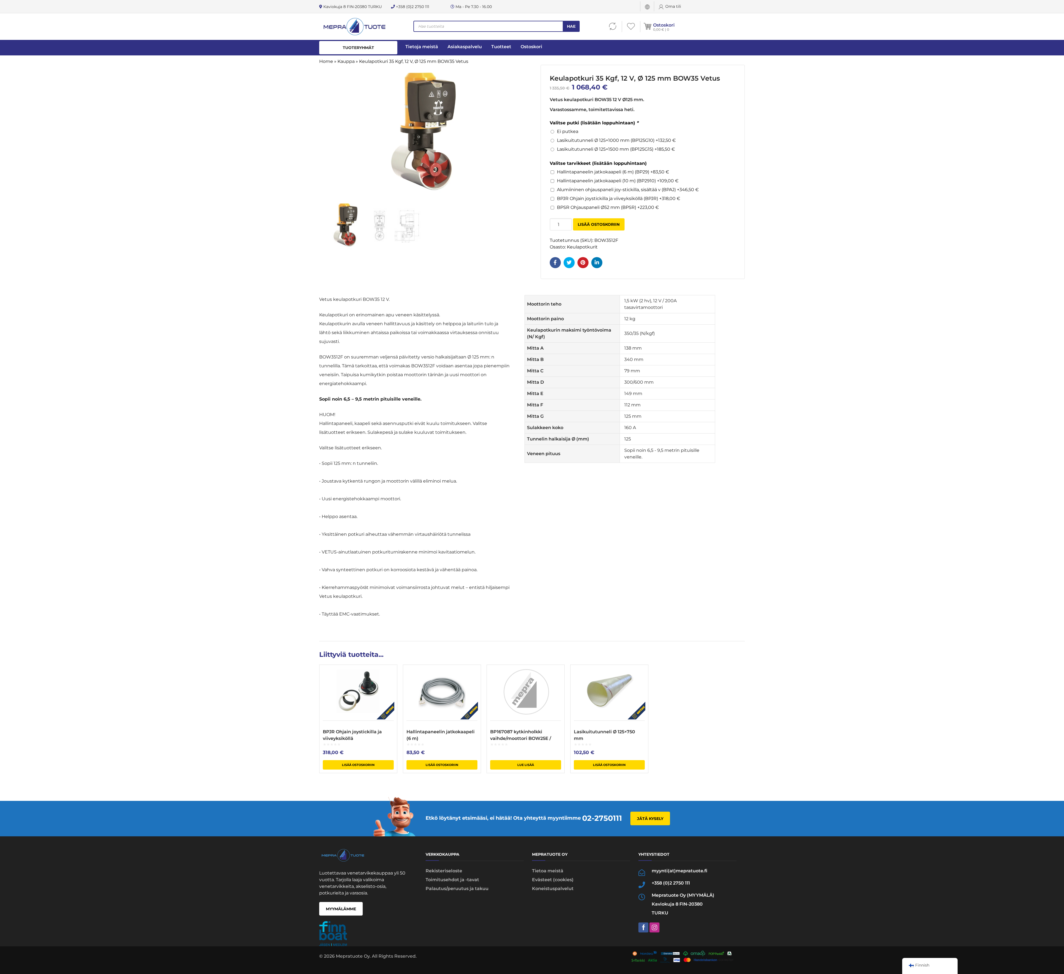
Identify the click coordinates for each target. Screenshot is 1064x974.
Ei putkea (567, 131)
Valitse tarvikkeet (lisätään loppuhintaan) (598, 163)
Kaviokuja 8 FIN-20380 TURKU (352, 6)
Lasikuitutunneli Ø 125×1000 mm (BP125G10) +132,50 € (616, 140)
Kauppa (346, 61)
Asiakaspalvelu (464, 46)
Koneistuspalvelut (553, 888)
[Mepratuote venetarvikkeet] (354, 26)
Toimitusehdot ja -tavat (452, 879)
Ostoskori (664, 25)
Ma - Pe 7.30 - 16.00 (473, 6)
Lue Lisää (525, 765)
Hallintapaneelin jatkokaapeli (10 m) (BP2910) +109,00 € (618, 180)
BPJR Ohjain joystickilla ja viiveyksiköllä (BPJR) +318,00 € (618, 198)
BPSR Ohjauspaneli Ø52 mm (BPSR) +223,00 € (608, 207)
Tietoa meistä (547, 870)
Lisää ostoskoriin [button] (358, 765)
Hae (571, 26)
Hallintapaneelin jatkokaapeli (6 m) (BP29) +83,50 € (613, 172)
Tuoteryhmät (358, 47)
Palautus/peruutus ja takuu (457, 888)
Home (326, 61)
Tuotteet (501, 46)
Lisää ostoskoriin (599, 224)
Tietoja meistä (421, 46)
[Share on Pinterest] (583, 262)
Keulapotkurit (582, 247)
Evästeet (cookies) (553, 879)
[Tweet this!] (569, 262)
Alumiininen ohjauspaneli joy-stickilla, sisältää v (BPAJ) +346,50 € (628, 189)
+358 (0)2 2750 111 (412, 6)
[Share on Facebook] (555, 262)
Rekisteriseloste (444, 870)
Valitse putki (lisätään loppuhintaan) (594, 122)
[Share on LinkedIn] (596, 262)
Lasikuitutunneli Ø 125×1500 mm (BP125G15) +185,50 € (616, 149)
